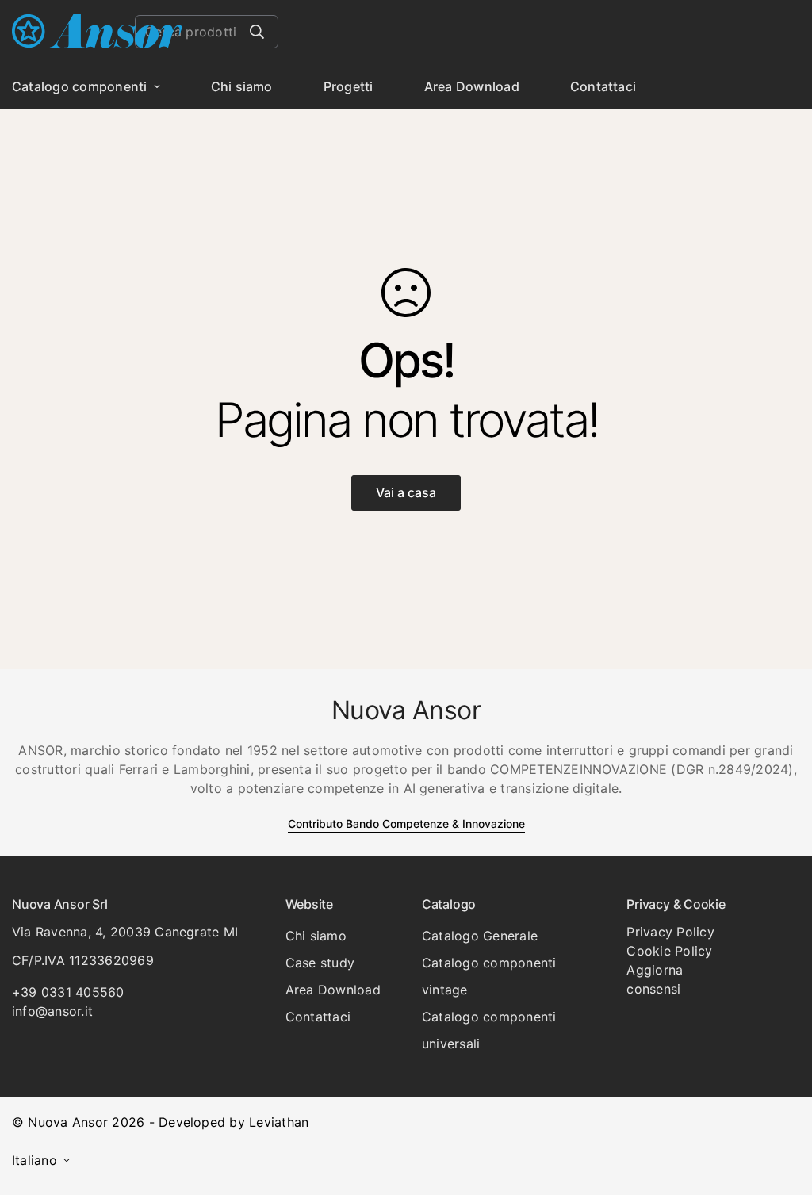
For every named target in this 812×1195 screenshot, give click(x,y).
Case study (319, 963)
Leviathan (278, 1122)
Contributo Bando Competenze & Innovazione (406, 823)
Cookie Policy (669, 951)
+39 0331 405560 (68, 992)
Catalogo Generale (480, 936)
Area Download (471, 86)
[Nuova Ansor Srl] (97, 32)
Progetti (348, 86)
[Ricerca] (257, 31)
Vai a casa (406, 492)
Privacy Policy (670, 932)
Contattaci (603, 86)
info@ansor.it (52, 1011)
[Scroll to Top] (781, 1108)
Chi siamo (242, 86)
